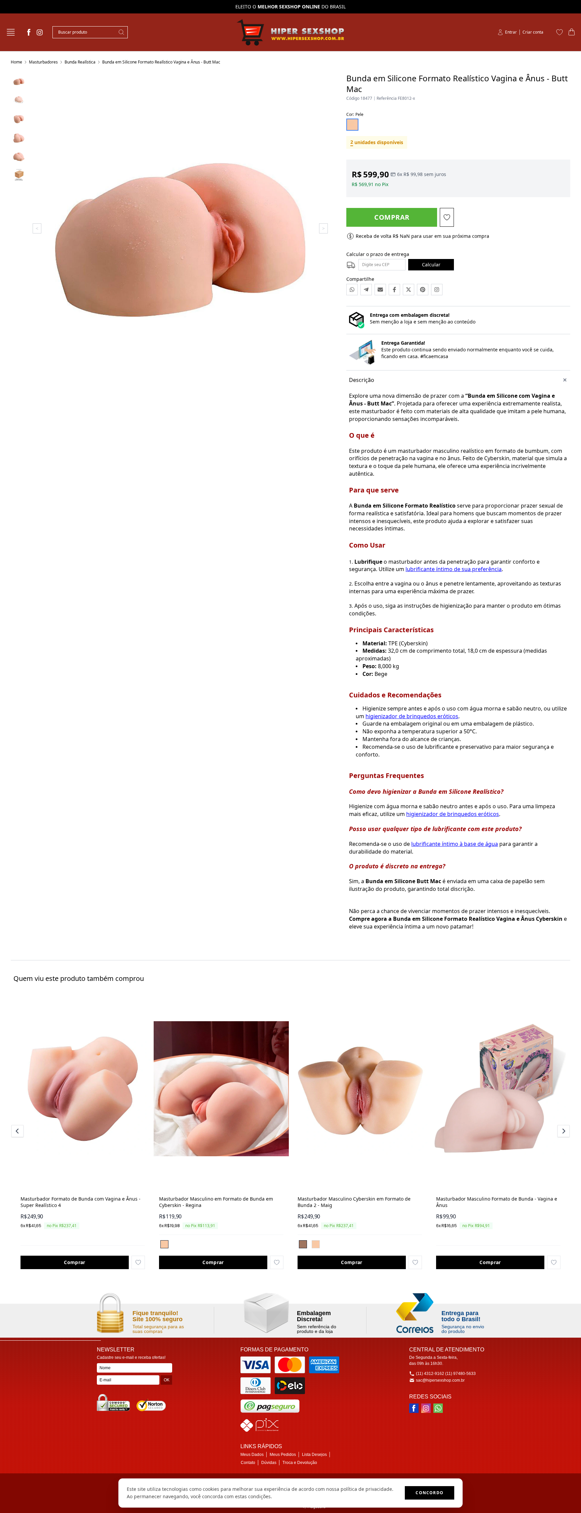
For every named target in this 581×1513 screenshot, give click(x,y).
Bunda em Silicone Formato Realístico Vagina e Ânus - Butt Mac (161, 62)
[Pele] (164, 1244)
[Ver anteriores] (18, 1131)
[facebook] (29, 32)
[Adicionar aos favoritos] (138, 1262)
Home (16, 62)
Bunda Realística (80, 62)
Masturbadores (43, 62)
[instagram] (39, 32)
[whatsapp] (438, 1408)
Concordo (429, 1493)
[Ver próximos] (562, 1131)
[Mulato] (303, 1244)
